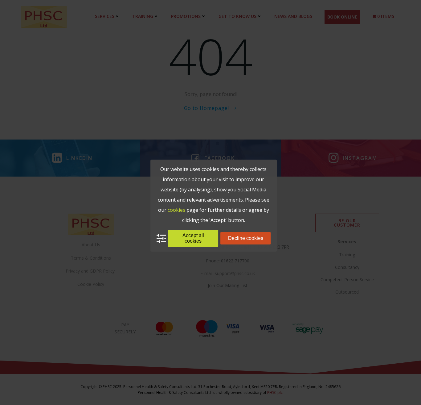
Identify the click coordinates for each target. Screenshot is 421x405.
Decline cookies (245, 238)
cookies (176, 210)
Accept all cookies (193, 238)
